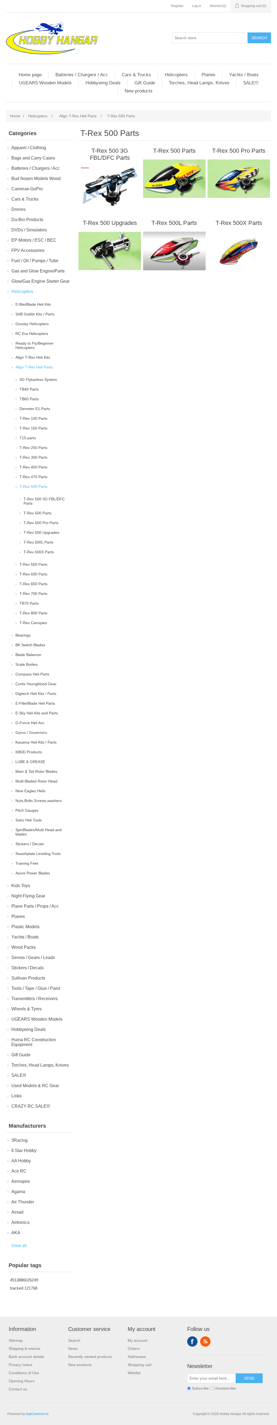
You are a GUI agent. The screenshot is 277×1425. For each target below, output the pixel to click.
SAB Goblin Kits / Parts (34, 314)
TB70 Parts (29, 603)
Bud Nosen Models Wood (36, 178)
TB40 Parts (29, 389)
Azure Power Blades (32, 873)
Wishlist (134, 1373)
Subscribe (200, 1388)
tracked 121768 (23, 1288)
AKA (15, 1232)
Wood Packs (23, 947)
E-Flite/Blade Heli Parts (35, 703)
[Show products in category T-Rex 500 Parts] (174, 178)
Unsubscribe (225, 1388)
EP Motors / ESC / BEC (33, 240)
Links (16, 1096)
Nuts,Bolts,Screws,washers (38, 800)
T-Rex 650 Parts (33, 584)
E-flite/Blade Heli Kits (33, 304)
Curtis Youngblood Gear (36, 684)
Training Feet (26, 863)
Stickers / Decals (29, 844)
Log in (196, 6)
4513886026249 (24, 1280)
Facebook (192, 1341)
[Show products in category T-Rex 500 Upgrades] (109, 251)
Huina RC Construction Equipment (33, 1042)
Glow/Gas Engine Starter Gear (40, 281)
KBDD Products (28, 752)
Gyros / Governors (31, 732)
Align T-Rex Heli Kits (32, 357)
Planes (208, 74)
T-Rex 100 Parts (33, 418)
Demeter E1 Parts (34, 409)
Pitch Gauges (26, 810)
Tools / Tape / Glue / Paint (35, 988)
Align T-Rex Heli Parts (34, 367)
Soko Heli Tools (28, 820)
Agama (18, 1191)
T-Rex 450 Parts (33, 467)
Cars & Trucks (136, 74)
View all (19, 1245)
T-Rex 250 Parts (33, 447)
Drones (18, 209)
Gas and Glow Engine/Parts (38, 271)
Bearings (23, 635)
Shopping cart (139, 1365)
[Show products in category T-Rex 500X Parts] (238, 251)
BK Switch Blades (30, 645)
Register (177, 6)
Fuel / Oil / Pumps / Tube (34, 260)
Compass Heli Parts (32, 674)
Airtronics (20, 1222)
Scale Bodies (26, 664)
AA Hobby (21, 1160)
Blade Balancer (28, 654)
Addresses (137, 1356)
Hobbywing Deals (103, 82)
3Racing (19, 1140)
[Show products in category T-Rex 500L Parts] (174, 251)
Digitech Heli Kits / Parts (35, 693)
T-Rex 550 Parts (33, 564)
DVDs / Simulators (29, 230)
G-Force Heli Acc (29, 723)
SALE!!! (251, 82)
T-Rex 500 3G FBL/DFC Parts (44, 501)
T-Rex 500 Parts (33, 486)
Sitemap (16, 1340)
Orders (134, 1348)
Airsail (17, 1212)
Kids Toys (20, 885)
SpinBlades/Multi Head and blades (38, 832)
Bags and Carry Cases (33, 158)
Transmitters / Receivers (34, 998)
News (73, 1348)
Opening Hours (22, 1381)
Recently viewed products (90, 1356)
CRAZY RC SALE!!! (30, 1106)
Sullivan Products (28, 978)
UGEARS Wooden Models (45, 82)
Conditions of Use (24, 1373)
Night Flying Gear (28, 896)
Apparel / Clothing (28, 147)
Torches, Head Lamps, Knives (199, 82)
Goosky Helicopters (32, 324)
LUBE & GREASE (30, 762)
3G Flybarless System (38, 379)
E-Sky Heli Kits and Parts (36, 713)
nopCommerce (37, 1414)
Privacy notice (20, 1365)
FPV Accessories (27, 250)
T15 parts (27, 438)
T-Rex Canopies (33, 623)
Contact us (18, 1389)
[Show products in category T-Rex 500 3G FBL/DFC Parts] (109, 185)
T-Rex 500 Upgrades (41, 532)
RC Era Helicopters (31, 333)
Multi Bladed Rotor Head (36, 781)
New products (139, 91)
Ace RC (19, 1171)
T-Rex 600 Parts (33, 574)
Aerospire (20, 1181)
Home (15, 116)
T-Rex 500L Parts (38, 542)
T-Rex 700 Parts (33, 593)
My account (137, 1340)
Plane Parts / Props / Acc (35, 906)
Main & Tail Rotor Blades (36, 771)
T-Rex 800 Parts (33, 613)
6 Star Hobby (24, 1150)
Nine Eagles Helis (30, 791)
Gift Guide (144, 82)
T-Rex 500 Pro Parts (41, 523)
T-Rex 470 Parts (33, 477)
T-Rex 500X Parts (39, 552)
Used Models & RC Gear (35, 1085)
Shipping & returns (24, 1348)
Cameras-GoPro (27, 189)
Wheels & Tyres (26, 1009)
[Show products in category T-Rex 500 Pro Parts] (238, 178)
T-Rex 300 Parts (33, 457)
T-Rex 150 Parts (33, 428)
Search (259, 38)
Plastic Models (25, 926)
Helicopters (176, 74)
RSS (205, 1341)
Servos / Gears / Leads (33, 957)
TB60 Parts (29, 399)
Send (249, 1378)
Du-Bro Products (27, 219)
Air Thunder (22, 1202)
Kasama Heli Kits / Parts (36, 742)
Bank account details (26, 1356)
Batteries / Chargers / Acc (81, 74)
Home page (30, 74)
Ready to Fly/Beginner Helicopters (34, 345)
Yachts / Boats (244, 74)
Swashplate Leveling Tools (38, 853)
